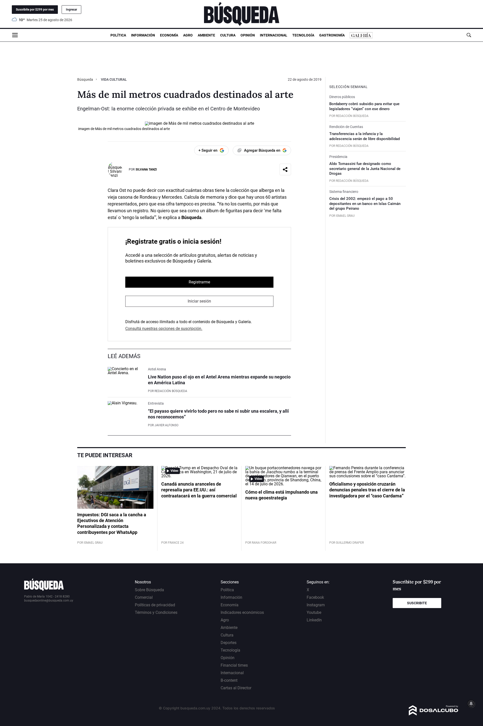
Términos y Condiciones (156, 612)
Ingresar (71, 9)
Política (118, 35)
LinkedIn (314, 620)
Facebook (315, 597)
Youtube (314, 612)
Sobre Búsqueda (149, 589)
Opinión (247, 35)
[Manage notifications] (471, 704)
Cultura (227, 35)
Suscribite (417, 603)
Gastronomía (332, 35)
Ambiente (206, 35)
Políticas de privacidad (155, 605)
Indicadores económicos (242, 612)
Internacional (273, 35)
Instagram (316, 605)
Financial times (234, 665)
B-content (229, 680)
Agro (188, 35)
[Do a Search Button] (468, 35)
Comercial (144, 597)
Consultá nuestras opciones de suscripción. (163, 328)
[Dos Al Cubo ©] (433, 714)
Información (143, 35)
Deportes (228, 642)
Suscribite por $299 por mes (35, 9)
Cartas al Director (236, 688)
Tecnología (303, 35)
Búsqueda (85, 79)
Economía (169, 35)
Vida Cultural (114, 79)
